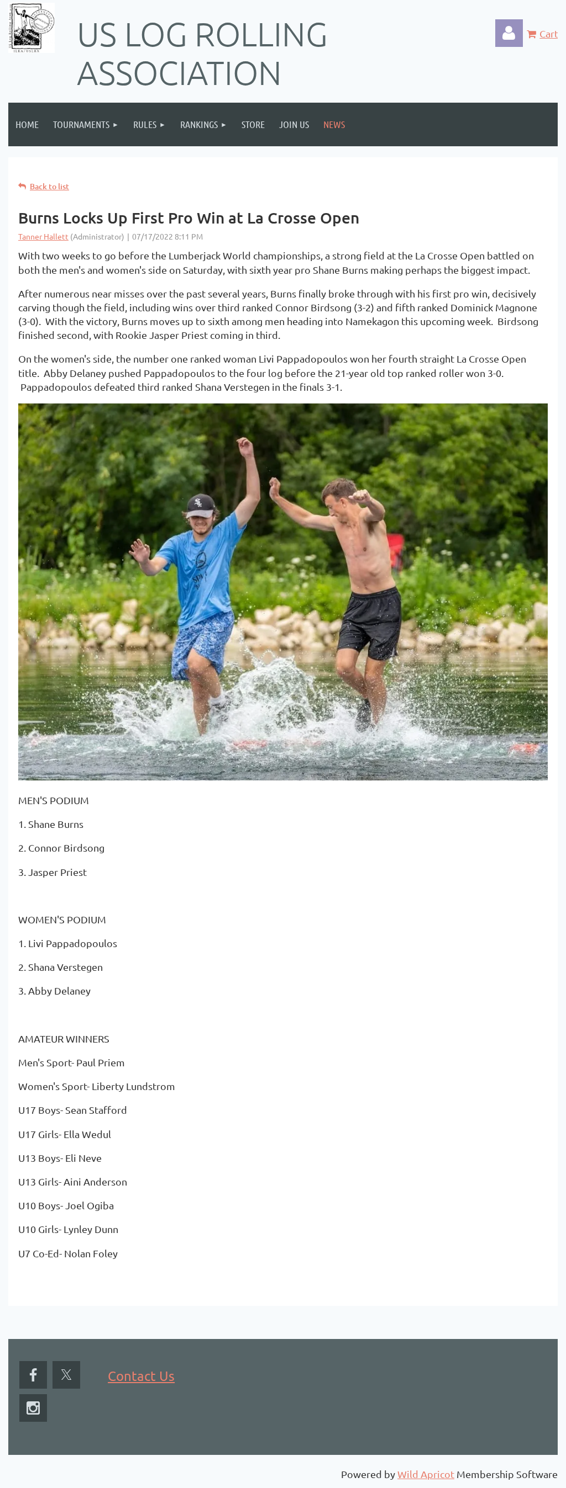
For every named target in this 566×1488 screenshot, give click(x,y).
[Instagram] (33, 1408)
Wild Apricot (425, 1474)
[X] (66, 1375)
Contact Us (141, 1376)
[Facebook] (33, 1375)
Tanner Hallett (43, 236)
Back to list (49, 186)
